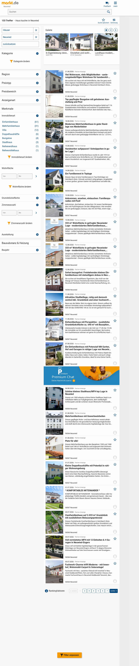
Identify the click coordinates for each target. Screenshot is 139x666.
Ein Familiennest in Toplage (78, 173)
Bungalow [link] (20, 138)
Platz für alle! (71, 441)
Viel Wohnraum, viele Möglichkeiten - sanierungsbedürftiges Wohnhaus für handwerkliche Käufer (86, 75)
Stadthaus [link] (20, 142)
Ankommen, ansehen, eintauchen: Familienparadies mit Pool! (88, 199)
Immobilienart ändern (22, 157)
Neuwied (7, 37)
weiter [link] (112, 591)
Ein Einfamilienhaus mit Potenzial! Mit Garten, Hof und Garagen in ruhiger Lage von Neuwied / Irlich (87, 348)
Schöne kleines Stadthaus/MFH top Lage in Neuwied (86, 392)
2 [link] (84, 591)
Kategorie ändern (22, 61)
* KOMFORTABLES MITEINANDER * (82, 490)
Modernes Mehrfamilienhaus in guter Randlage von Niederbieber (86, 125)
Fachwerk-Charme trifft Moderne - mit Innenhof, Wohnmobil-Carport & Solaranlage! (87, 565)
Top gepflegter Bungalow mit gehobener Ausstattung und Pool (87, 100)
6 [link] (102, 591)
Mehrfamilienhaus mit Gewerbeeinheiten (85, 416)
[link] (57, 47)
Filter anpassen (71, 655)
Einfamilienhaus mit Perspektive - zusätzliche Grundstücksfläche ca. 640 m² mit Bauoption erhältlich (87, 323)
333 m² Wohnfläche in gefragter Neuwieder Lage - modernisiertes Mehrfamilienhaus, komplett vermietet (86, 224)
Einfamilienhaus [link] (20, 122)
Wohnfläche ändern (21, 186)
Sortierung (114, 23)
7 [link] (107, 591)
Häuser (6, 30)
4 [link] (93, 591)
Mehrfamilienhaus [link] (20, 126)
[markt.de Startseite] (10, 2)
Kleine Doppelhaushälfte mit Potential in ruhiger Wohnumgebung (87, 466)
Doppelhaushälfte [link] (20, 134)
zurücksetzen (9, 44)
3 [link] (89, 591)
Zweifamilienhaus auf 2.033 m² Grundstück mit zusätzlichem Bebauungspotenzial (86, 516)
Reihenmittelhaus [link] (20, 150)
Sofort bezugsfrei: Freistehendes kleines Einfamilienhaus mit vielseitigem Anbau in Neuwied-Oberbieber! (87, 273)
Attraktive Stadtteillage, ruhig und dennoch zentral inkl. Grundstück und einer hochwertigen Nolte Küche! (87, 298)
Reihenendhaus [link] (20, 146)
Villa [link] (20, 130)
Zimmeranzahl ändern (21, 223)
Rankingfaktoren (57, 591)
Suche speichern (103, 23)
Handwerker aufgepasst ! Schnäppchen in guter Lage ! (87, 150)
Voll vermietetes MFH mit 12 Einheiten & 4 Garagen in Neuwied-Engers (87, 541)
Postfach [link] (107, 6)
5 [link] (98, 591)
